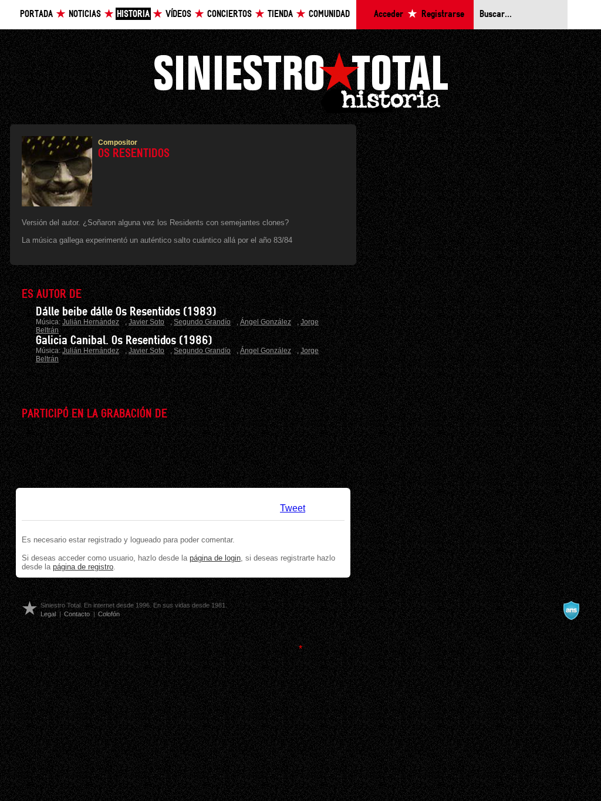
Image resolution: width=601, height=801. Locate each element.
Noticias (85, 14)
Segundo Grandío (202, 322)
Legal (48, 613)
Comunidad (329, 14)
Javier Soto (146, 322)
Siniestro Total (300, 81)
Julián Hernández (90, 322)
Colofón (109, 613)
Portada (36, 14)
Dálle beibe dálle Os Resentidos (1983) (126, 312)
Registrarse (442, 14)
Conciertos (229, 14)
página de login (215, 558)
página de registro (83, 566)
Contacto (77, 613)
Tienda (280, 14)
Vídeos (178, 14)
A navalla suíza (571, 610)
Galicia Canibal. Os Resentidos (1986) (124, 340)
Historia (133, 14)
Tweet (292, 508)
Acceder (388, 14)
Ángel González (265, 322)
